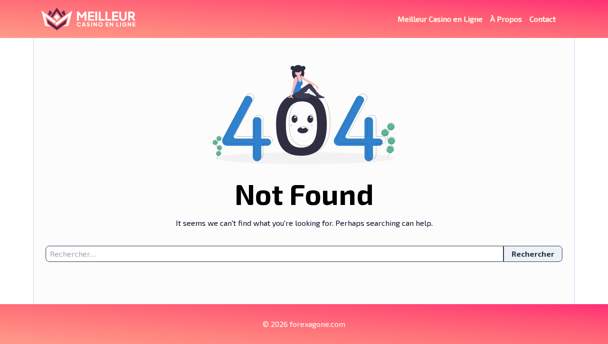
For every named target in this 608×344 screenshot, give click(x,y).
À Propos (506, 18)
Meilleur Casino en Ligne (440, 18)
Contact (543, 18)
